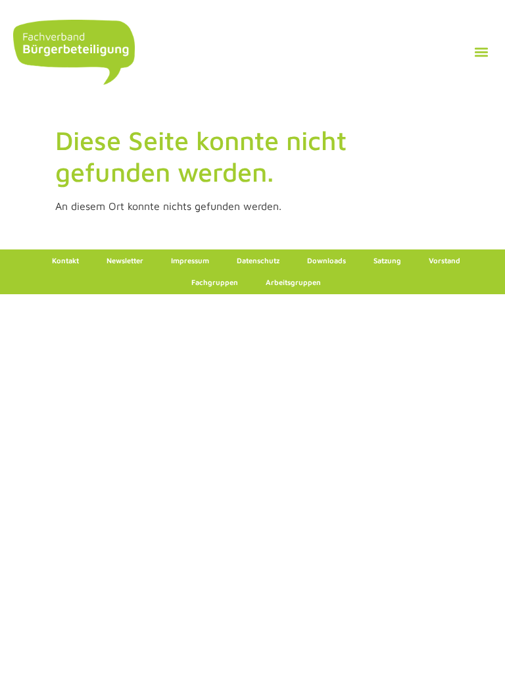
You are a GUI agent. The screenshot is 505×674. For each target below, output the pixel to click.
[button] (481, 52)
